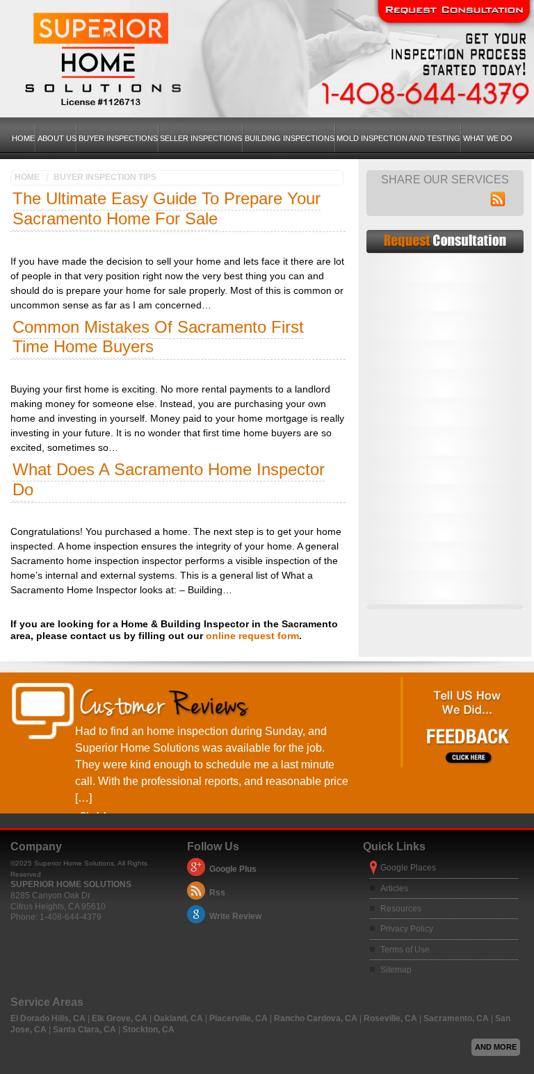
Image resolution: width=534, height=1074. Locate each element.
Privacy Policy (406, 929)
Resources (400, 909)
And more (496, 1047)
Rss (217, 893)
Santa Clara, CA (85, 1029)
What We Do (487, 138)
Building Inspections (289, 138)
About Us (57, 138)
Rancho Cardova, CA (316, 1018)
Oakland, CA (179, 1018)
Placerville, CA (239, 1018)
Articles (394, 888)
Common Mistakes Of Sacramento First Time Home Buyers (158, 336)
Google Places (408, 868)
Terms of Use (405, 950)
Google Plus (233, 869)
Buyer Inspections (118, 138)
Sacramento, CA (457, 1018)
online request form (252, 635)
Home (23, 138)
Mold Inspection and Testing (398, 138)
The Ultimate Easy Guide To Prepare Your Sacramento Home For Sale (167, 208)
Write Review (235, 916)
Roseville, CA (391, 1018)
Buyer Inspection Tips (105, 177)
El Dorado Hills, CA (49, 1018)
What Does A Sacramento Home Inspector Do (169, 479)
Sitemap (396, 970)
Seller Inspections (201, 138)
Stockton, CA (148, 1029)
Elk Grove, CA (120, 1018)
